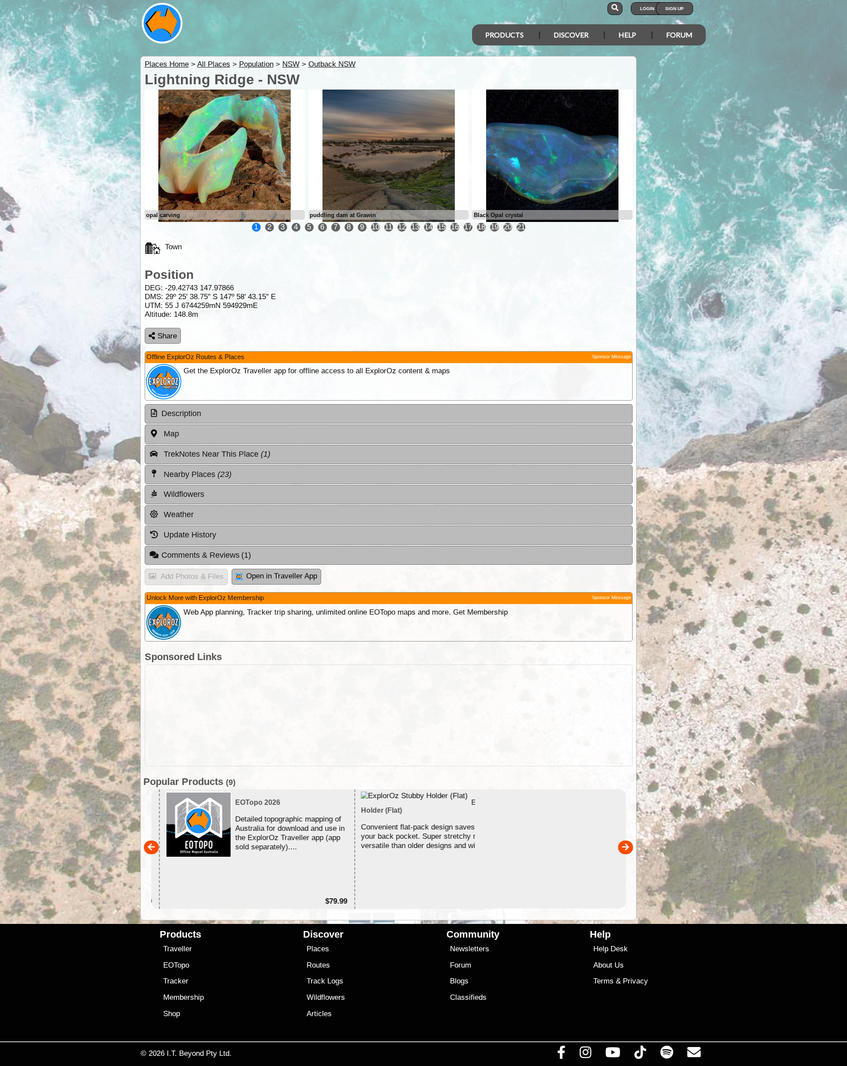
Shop (171, 1014)
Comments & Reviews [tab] (206, 555)
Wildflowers (326, 997)
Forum (679, 34)
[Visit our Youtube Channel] (613, 1054)
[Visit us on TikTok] (640, 1054)
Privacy (635, 981)
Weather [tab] (177, 514)
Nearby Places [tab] (196, 474)
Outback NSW (332, 64)
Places (318, 949)
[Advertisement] (388, 715)
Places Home (167, 64)
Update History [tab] (188, 534)
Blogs (459, 981)
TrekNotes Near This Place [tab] (215, 454)
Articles (319, 1014)
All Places (213, 64)
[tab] (389, 414)
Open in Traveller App (281, 576)
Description (181, 413)
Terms (603, 981)
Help (627, 34)
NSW (291, 64)
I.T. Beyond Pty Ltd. (199, 1053)
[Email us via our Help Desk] (694, 1054)
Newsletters (469, 949)
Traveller (177, 949)
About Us (608, 965)
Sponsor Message (611, 356)
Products (504, 34)
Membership (183, 997)
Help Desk (610, 949)
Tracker (175, 981)
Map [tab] (170, 433)
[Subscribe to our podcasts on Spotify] (666, 1054)
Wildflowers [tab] (182, 494)
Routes (318, 965)
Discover (571, 34)
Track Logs (325, 981)
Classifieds (468, 997)
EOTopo (176, 965)
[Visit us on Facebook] (561, 1054)
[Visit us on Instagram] (585, 1054)
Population (256, 64)
